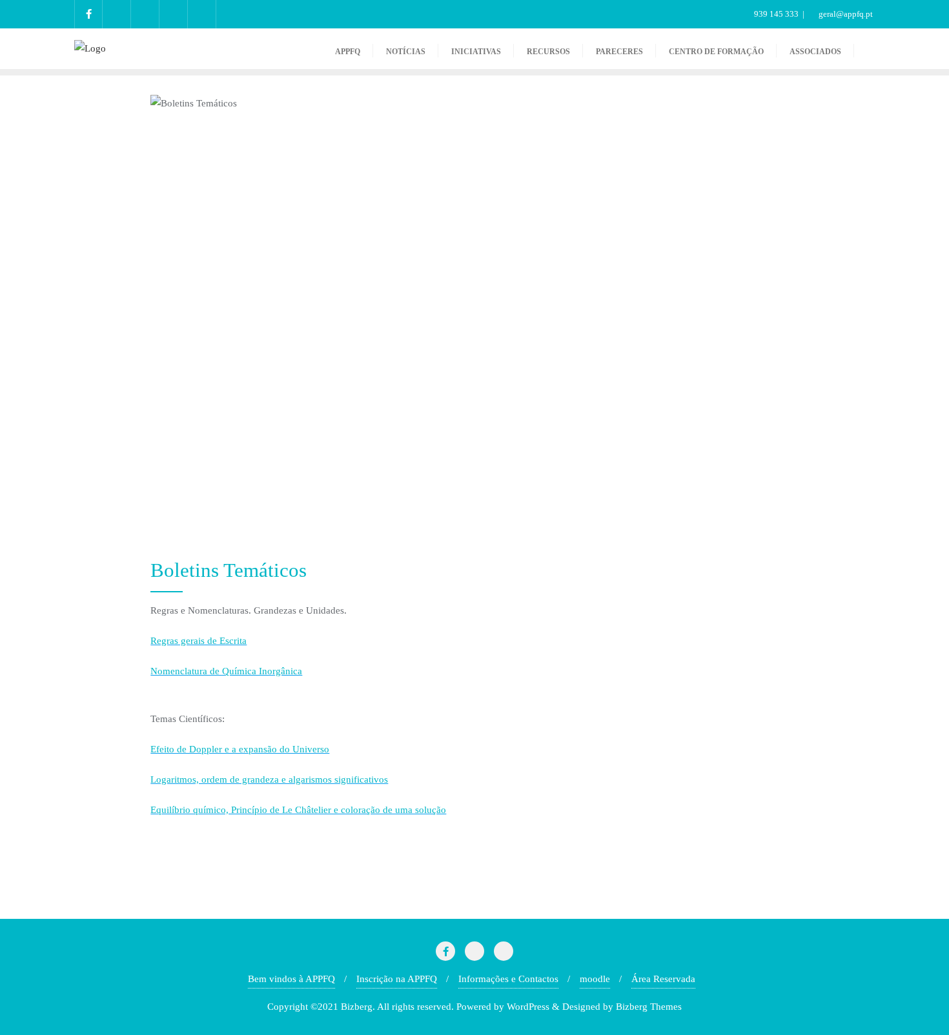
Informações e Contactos (508, 979)
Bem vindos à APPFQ (291, 979)
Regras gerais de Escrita (198, 641)
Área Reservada (663, 979)
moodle (595, 979)
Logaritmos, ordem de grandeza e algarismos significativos (269, 779)
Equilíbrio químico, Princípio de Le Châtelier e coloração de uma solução (298, 810)
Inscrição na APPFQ (396, 979)
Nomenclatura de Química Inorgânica (226, 671)
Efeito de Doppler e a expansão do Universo (239, 749)
